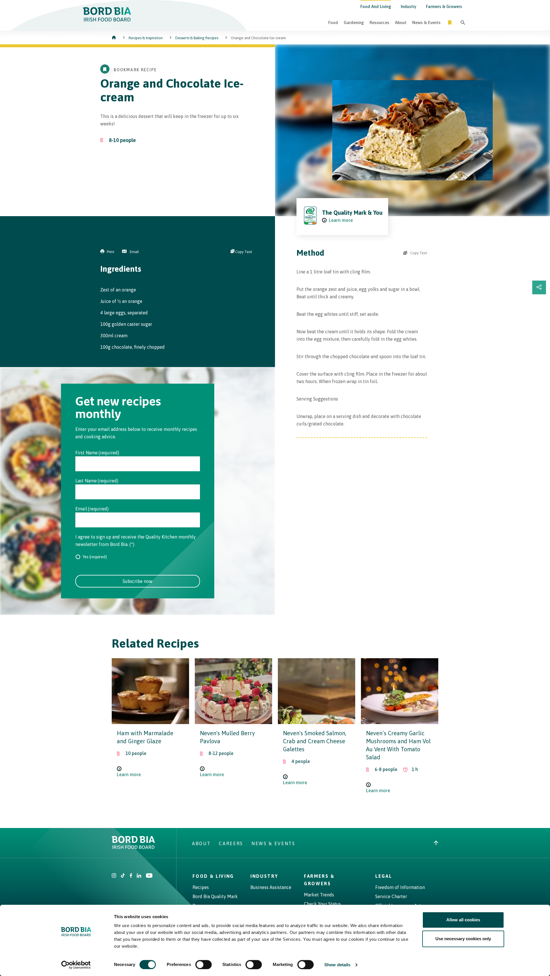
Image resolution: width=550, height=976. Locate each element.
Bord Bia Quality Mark (215, 896)
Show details (337, 964)
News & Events (426, 22)
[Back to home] (114, 38)
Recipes (200, 887)
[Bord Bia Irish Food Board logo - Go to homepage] (133, 847)
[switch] (203, 964)
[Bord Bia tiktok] (123, 876)
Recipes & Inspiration (146, 38)
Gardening (354, 22)
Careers (231, 843)
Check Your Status (322, 903)
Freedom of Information (400, 887)
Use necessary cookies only (463, 938)
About (400, 22)
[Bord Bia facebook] (130, 876)
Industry (408, 6)
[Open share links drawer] (539, 287)
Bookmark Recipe (135, 70)
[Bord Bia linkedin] (139, 876)
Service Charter (391, 896)
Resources (379, 22)
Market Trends (319, 894)
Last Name (86, 480)
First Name (86, 452)
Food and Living (375, 6)
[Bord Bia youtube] (149, 876)
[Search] (463, 22)
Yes (86, 557)
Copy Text (243, 252)
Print (110, 252)
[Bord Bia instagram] (114, 876)
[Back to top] (436, 843)
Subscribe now (137, 581)
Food (333, 22)
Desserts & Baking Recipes (196, 38)
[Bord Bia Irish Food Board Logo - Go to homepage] (107, 19)
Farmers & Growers (444, 6)
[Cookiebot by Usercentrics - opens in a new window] (76, 965)
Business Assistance (270, 887)
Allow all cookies (463, 919)
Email (134, 252)
